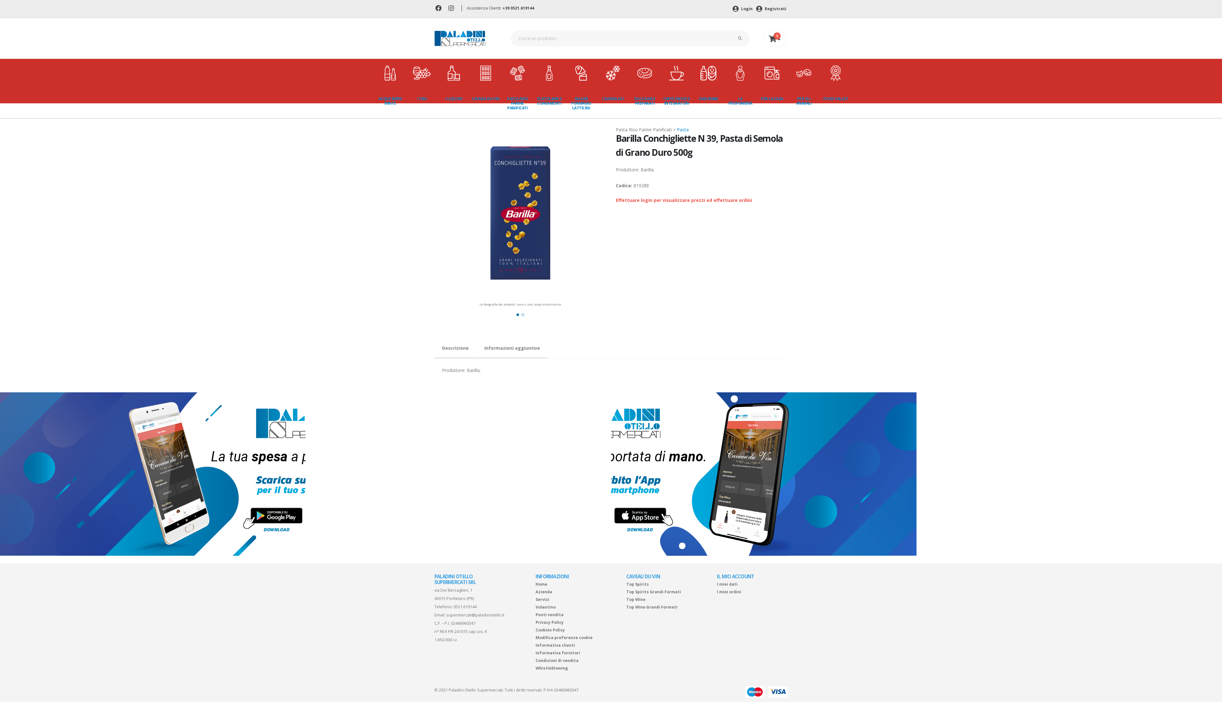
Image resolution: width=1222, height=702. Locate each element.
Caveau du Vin (486, 98)
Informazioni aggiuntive (512, 348)
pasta (683, 130)
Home (541, 584)
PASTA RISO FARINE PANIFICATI (517, 103)
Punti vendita (550, 614)
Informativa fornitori (558, 653)
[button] (517, 315)
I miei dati (727, 584)
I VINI (422, 98)
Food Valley (835, 98)
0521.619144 (465, 606)
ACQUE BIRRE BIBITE (390, 101)
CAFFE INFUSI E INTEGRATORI (676, 101)
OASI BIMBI (708, 98)
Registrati (775, 8)
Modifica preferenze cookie (564, 637)
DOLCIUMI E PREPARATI (645, 101)
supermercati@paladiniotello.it (475, 615)
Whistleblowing (552, 668)
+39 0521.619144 (518, 8)
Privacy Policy (550, 622)
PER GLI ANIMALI (804, 101)
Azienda (544, 592)
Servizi (542, 599)
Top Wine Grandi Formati (652, 607)
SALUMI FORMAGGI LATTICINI (581, 103)
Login (746, 8)
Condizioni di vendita (557, 660)
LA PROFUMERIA (740, 101)
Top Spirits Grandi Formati (653, 592)
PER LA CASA (772, 98)
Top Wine (635, 599)
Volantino (546, 607)
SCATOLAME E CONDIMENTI (549, 101)
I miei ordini (729, 592)
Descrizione (455, 348)
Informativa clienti (555, 645)
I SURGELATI (613, 98)
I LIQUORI (454, 98)
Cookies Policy (550, 630)
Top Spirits (637, 584)
